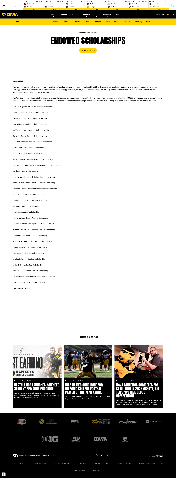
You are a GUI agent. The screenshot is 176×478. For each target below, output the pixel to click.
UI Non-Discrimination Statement (151, 463)
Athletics (107, 14)
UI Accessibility (79, 470)
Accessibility (97, 470)
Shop (118, 14)
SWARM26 (126, 22)
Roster (77, 22)
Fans (96, 14)
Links (33, 9)
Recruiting (138, 22)
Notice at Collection (124, 463)
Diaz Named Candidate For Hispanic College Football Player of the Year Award (84, 388)
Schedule (67, 22)
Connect (86, 14)
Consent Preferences (38, 463)
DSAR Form (82, 463)
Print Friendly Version (21, 288)
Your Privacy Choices (101, 463)
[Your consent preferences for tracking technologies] (4, 474)
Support (75, 14)
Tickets (64, 14)
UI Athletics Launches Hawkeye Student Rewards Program (36, 386)
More (148, 22)
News (116, 22)
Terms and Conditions (62, 463)
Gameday (97, 22)
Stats (108, 22)
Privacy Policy (18, 463)
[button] (19, 5)
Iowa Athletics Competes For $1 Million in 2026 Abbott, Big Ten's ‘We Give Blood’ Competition (137, 390)
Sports (53, 14)
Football (82, 32)
